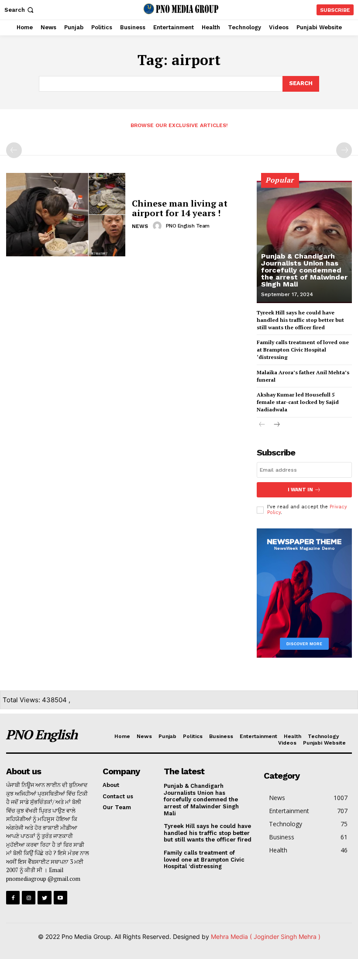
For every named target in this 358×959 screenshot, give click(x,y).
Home (122, 736)
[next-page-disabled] (344, 150)
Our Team (117, 807)
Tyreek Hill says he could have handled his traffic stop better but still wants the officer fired (300, 320)
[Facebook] (13, 897)
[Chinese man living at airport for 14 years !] (65, 214)
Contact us (118, 796)
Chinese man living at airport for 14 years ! (179, 208)
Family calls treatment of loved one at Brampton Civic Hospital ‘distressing (303, 349)
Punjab (167, 736)
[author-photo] (158, 225)
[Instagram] (28, 897)
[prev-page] (14, 150)
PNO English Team (188, 226)
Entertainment (258, 736)
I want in (300, 490)
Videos (287, 743)
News (140, 226)
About (111, 785)
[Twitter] (44, 897)
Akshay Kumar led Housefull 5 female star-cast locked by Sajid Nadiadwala (298, 402)
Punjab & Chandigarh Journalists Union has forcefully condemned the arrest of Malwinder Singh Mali (304, 270)
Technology (323, 736)
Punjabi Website (324, 743)
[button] (19, 9)
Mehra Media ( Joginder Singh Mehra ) (265, 936)
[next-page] (276, 425)
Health (292, 736)
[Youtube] (60, 897)
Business (221, 736)
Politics (193, 736)
